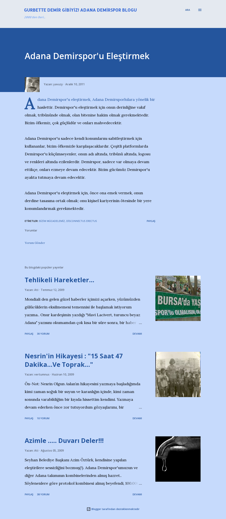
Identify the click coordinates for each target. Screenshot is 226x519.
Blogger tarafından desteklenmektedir (115, 509)
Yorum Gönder (35, 243)
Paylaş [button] (151, 221)
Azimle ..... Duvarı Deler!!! (64, 440)
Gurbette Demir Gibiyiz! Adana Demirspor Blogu (80, 10)
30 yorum (43, 333)
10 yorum (43, 418)
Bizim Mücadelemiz (52, 221)
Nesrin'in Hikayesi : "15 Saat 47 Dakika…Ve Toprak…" (74, 360)
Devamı (137, 333)
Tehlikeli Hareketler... (59, 280)
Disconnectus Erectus (81, 221)
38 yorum (43, 494)
